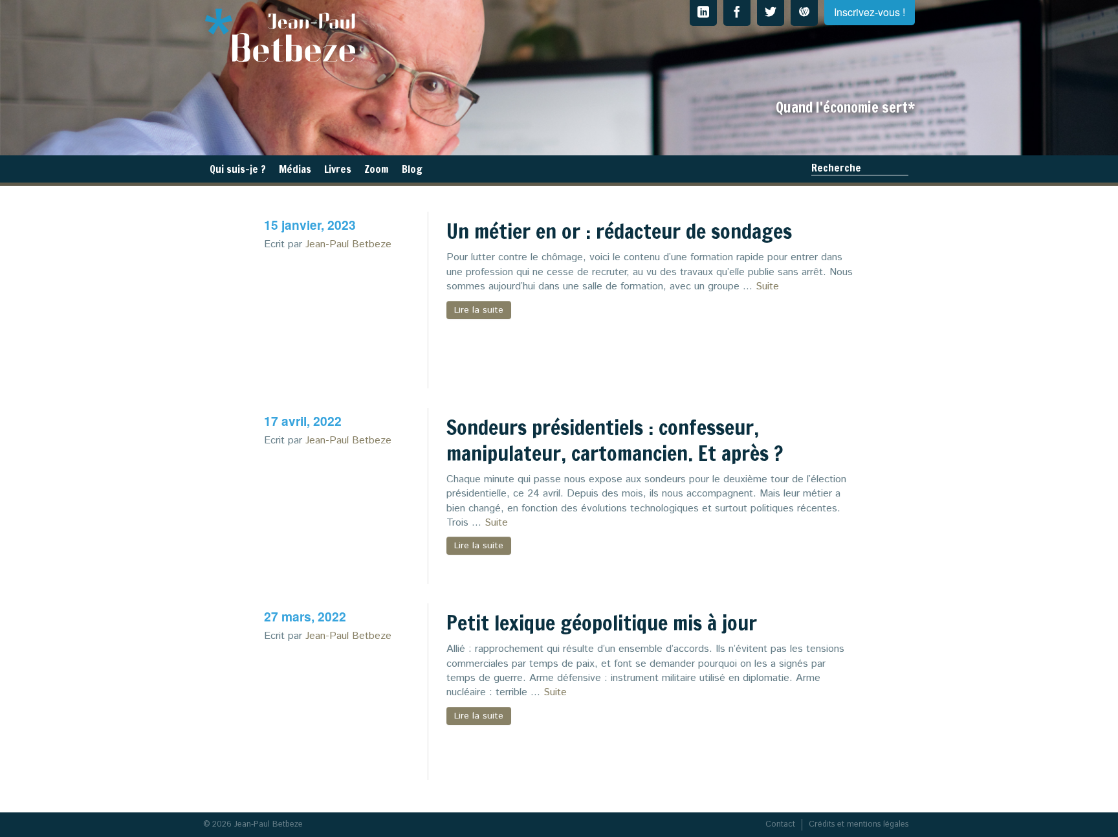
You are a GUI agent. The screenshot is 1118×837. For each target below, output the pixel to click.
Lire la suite (478, 310)
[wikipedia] (804, 13)
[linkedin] (703, 13)
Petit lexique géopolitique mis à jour (601, 623)
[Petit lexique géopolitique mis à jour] (350, 715)
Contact (780, 824)
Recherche (836, 168)
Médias (295, 169)
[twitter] (770, 13)
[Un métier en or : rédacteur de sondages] (350, 323)
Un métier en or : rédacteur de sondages (619, 231)
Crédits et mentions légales (858, 824)
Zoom (376, 169)
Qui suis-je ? (238, 169)
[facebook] (737, 13)
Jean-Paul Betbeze (348, 244)
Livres (337, 169)
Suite (767, 286)
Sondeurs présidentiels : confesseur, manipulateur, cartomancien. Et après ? (614, 440)
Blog (412, 169)
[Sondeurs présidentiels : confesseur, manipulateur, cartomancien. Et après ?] (350, 519)
